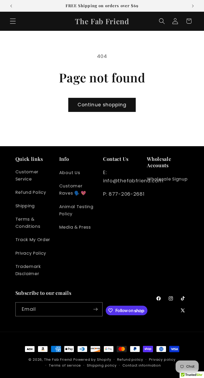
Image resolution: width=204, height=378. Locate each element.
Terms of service (65, 365)
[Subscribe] (96, 309)
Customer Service (27, 175)
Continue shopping (102, 105)
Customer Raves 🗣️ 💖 (72, 189)
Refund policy (130, 359)
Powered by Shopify (92, 359)
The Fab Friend (58, 359)
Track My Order (32, 240)
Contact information (141, 365)
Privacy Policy (30, 253)
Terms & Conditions (27, 222)
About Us (69, 173)
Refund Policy (30, 192)
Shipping (25, 206)
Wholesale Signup (167, 179)
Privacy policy (162, 359)
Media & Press (75, 227)
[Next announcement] (193, 6)
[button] (13, 21)
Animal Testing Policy (76, 210)
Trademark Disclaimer (28, 270)
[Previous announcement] (11, 6)
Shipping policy (101, 365)
